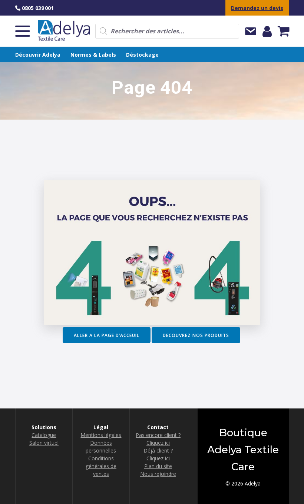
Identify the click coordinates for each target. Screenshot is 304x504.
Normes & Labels (93, 54)
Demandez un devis (257, 7)
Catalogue (44, 434)
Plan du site (158, 466)
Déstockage (142, 54)
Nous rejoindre (158, 473)
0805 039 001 (37, 7)
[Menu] (22, 31)
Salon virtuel (44, 442)
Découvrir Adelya (37, 54)
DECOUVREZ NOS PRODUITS (196, 335)
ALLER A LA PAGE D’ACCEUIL (106, 335)
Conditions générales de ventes (101, 466)
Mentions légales (100, 434)
